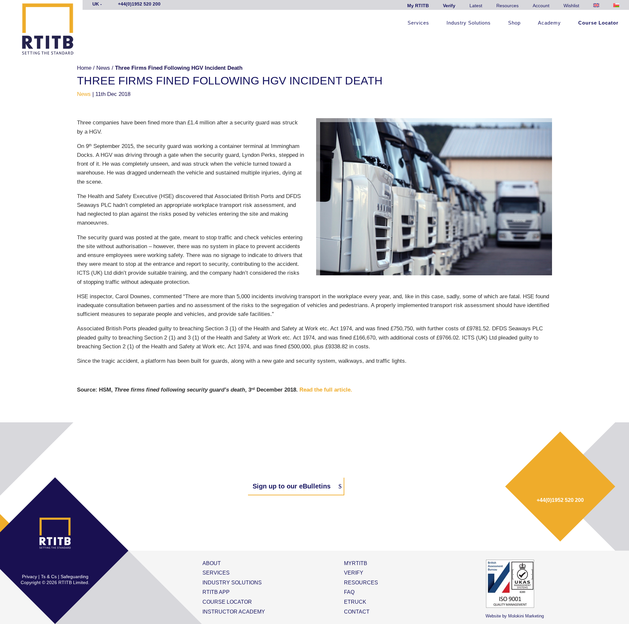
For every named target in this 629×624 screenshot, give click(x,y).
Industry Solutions (469, 23)
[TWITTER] (48, 563)
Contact (357, 612)
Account (541, 5)
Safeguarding (74, 576)
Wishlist (571, 5)
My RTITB (418, 5)
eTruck (355, 602)
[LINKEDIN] (62, 563)
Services (418, 23)
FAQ (349, 592)
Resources (507, 5)
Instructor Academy (233, 612)
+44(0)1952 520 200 (560, 500)
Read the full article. (325, 390)
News (103, 68)
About (211, 563)
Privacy (29, 576)
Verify (449, 5)
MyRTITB (355, 563)
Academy (549, 23)
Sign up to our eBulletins (292, 486)
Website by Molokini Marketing (515, 616)
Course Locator (598, 23)
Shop (514, 23)
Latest (475, 5)
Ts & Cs (49, 576)
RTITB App (216, 592)
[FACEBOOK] (34, 563)
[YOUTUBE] (75, 563)
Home (84, 68)
